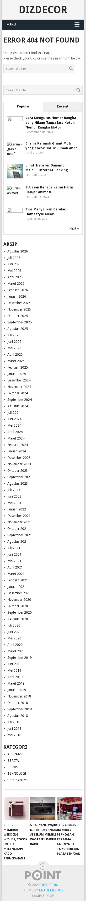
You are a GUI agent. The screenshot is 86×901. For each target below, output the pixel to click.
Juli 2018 (13, 722)
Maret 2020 (16, 651)
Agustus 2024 (17, 406)
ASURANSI (15, 754)
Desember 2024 (19, 380)
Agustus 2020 (17, 619)
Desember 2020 (19, 593)
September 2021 (19, 535)
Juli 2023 (13, 490)
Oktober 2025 (17, 316)
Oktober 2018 (17, 703)
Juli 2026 (13, 258)
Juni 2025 (14, 341)
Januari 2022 (16, 509)
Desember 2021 (19, 516)
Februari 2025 (17, 367)
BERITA (13, 760)
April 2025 (15, 354)
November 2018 (19, 696)
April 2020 (15, 645)
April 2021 (15, 567)
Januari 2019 (16, 690)
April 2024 (15, 432)
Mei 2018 (14, 735)
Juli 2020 (13, 625)
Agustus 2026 (17, 251)
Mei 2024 (14, 425)
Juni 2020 (14, 632)
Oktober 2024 (17, 393)
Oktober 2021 (17, 529)
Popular (23, 106)
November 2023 (19, 464)
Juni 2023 (14, 496)
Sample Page (43, 896)
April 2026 (15, 277)
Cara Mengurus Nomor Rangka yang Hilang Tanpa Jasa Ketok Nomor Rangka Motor (51, 122)
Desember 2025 (19, 303)
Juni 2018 (14, 728)
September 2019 (19, 658)
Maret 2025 (16, 361)
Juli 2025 (13, 335)
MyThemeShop (51, 890)
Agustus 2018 (17, 716)
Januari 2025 (16, 374)
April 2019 (15, 677)
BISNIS (12, 767)
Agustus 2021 (17, 541)
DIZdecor (43, 10)
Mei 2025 (14, 348)
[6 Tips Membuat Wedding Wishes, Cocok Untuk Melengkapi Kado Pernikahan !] (16, 809)
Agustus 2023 (17, 483)
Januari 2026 (16, 296)
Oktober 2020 (17, 606)
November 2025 (19, 309)
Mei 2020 (14, 638)
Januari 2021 (16, 587)
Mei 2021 (14, 561)
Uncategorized (17, 780)
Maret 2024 (16, 438)
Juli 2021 (13, 548)
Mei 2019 (14, 670)
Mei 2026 (14, 271)
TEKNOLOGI (16, 773)
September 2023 (19, 477)
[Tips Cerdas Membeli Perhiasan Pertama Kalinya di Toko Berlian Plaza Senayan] (69, 809)
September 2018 (19, 709)
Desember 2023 (19, 458)
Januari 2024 (16, 451)
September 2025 (19, 322)
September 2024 (19, 400)
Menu (11, 25)
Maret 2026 (16, 283)
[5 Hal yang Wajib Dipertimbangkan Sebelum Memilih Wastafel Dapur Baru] (42, 809)
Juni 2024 (14, 419)
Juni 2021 (14, 554)
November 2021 (19, 522)
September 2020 (19, 612)
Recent (63, 106)
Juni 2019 (14, 664)
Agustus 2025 (17, 329)
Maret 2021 (16, 574)
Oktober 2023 (17, 470)
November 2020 (19, 599)
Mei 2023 (14, 503)
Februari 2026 (17, 290)
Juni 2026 (14, 264)
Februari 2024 (17, 445)
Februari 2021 (17, 580)
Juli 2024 (13, 412)
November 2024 (19, 387)
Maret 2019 (16, 683)
